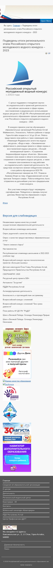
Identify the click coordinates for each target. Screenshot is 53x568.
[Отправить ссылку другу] (49, 54)
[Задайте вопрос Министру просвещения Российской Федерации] (17, 442)
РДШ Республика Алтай (13, 515)
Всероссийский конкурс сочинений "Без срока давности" (22, 305)
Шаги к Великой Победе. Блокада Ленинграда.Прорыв (26, 315)
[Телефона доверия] (11, 400)
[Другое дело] (17, 378)
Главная (16, 26)
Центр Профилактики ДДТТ (14, 519)
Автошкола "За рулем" (12, 283)
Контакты (7, 506)
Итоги (5, 203)
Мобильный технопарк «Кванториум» (19, 510)
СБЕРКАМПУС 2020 (11, 274)
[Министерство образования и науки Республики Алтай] (10, 421)
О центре (7, 489)
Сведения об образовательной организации (21, 485)
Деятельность (9, 493)
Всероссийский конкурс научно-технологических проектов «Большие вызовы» (24, 261)
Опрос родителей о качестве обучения (19, 233)
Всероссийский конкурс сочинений (18, 300)
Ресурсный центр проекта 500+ (16, 278)
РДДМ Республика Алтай (13, 287)
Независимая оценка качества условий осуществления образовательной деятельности (23, 223)
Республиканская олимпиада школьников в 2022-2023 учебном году (26, 254)
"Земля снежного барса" (13, 245)
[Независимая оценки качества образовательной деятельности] (17, 381)
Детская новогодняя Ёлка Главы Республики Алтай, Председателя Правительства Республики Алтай (25, 268)
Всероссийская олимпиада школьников (20, 229)
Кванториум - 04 (10, 502)
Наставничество (10, 249)
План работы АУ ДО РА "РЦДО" (16, 311)
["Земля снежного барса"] (17, 348)
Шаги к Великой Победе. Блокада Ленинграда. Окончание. (23, 320)
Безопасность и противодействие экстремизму (23, 295)
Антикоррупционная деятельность (17, 291)
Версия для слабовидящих (20, 215)
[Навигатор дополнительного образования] (17, 471)
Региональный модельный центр (17, 498)
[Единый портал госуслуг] (8, 384)
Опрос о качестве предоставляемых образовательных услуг (26, 239)
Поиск (6, 549)
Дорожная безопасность (14, 545)
